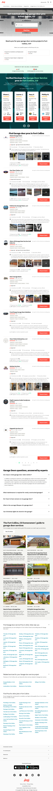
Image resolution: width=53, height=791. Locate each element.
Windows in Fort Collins (41, 717)
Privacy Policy (30, 784)
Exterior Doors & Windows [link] (16, 6)
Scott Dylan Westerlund (9, 550)
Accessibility (26, 786)
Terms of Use (23, 784)
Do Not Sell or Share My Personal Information (26, 788)
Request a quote (7, 118)
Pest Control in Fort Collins (26, 725)
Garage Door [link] (26, 6)
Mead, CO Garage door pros (26, 648)
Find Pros (26, 30)
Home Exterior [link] (6, 6)
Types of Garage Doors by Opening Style (37, 582)
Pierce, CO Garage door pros (26, 643)
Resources (5, 754)
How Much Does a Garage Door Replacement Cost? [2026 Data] (12, 553)
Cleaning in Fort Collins (9, 734)
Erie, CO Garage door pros (41, 659)
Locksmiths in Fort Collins (9, 686)
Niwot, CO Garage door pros (26, 661)
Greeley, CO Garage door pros (26, 634)
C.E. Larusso (6, 606)
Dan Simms (30, 606)
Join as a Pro (43, 2)
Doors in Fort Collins (24, 716)
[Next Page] (37, 463)
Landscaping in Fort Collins (10, 716)
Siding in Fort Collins (40, 682)
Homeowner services (7, 746)
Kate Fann (29, 578)
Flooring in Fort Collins (9, 723)
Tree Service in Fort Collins (10, 711)
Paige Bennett (7, 578)
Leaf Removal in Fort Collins (26, 711)
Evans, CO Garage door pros (26, 636)
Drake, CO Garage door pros (10, 654)
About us (5, 758)
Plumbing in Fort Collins (9, 702)
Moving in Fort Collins (24, 713)
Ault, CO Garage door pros (41, 646)
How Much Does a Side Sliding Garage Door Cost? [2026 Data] (12, 582)
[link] (4, 113)
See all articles (9, 531)
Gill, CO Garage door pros (41, 653)
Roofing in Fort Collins (8, 714)
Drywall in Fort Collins (24, 718)
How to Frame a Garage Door (11, 609)
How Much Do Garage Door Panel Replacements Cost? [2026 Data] (37, 553)
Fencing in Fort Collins (8, 709)
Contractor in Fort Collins (41, 720)
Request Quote (43, 164)
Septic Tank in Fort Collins (41, 715)
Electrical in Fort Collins (25, 686)
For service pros (6, 750)
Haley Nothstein (31, 550)
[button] (13, 156)
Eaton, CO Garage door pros (26, 645)
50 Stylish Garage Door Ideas (36, 609)
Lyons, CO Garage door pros (26, 658)
